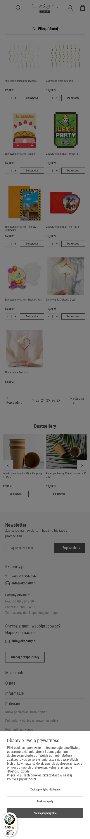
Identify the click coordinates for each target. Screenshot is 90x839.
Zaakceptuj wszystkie (45, 813)
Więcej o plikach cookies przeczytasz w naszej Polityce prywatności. (39, 777)
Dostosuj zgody (45, 801)
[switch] (10, 832)
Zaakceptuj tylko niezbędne (45, 789)
